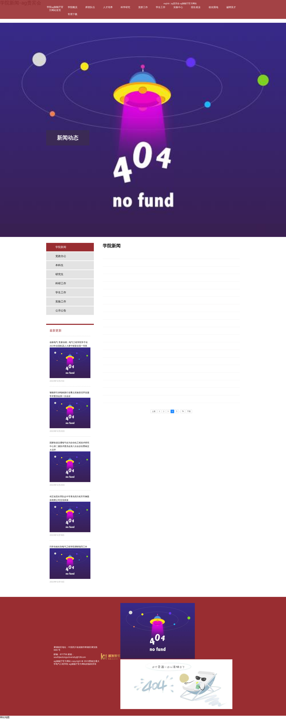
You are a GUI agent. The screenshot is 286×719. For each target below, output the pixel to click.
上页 (154, 411)
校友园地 (213, 7)
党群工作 (143, 7)
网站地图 (5, 717)
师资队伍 (90, 7)
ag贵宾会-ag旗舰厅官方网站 (184, 3)
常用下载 (72, 14)
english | (167, 3)
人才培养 (108, 7)
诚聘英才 (231, 7)
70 (183, 411)
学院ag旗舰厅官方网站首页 (55, 8)
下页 (189, 411)
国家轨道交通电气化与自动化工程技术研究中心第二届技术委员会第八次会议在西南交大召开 (69, 446)
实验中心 (178, 7)
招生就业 (195, 7)
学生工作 (160, 7)
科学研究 (125, 7)
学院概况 (72, 7)
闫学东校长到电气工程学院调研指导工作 (68, 547)
